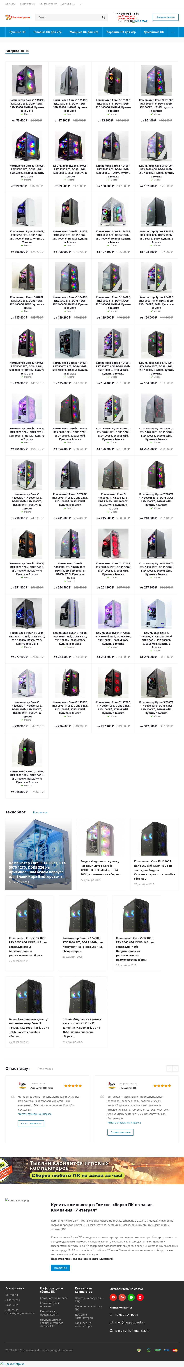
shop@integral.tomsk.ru (130, 1322)
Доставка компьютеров (84, 1316)
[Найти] (103, 17)
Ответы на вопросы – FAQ (89, 1299)
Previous (170, 1069)
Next (175, 1069)
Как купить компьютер (83, 1290)
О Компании (15, 1288)
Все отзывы (45, 1069)
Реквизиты (12, 1299)
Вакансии (11, 1305)
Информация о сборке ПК (51, 1290)
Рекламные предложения (49, 1312)
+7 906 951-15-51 (128, 13)
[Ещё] (173, 32)
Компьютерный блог (53, 1298)
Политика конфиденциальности (20, 1311)
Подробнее (60, 1267)
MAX (144, 21)
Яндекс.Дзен (140, 1297)
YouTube (113, 1297)
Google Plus (122, 1297)
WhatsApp (131, 1297)
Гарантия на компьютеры (83, 1324)
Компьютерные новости (50, 1304)
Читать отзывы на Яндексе (35, 1114)
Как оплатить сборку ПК (88, 1307)
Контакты (11, 1294)
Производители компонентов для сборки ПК (51, 1323)
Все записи (40, 812)
